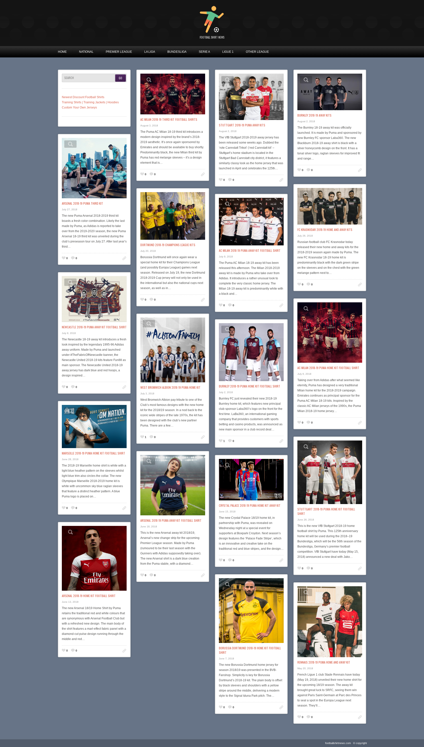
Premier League (119, 51)
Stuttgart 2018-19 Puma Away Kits (242, 125)
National (86, 51)
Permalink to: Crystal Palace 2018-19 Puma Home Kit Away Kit (281, 560)
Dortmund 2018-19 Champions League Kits (167, 245)
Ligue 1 (228, 51)
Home (62, 51)
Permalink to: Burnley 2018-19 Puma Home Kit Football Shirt (281, 441)
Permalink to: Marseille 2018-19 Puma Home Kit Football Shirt (124, 508)
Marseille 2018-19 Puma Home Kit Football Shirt (93, 453)
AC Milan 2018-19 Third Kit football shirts (168, 119)
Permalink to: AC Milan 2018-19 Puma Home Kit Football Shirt (360, 423)
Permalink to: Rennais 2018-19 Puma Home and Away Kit (360, 717)
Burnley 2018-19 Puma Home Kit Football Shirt (249, 386)
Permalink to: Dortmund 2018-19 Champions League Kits (203, 300)
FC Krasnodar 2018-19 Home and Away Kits (324, 229)
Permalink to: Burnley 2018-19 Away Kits (360, 170)
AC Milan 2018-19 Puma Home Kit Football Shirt (328, 368)
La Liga (149, 51)
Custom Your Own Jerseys (79, 107)
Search (69, 77)
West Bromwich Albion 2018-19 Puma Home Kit (170, 387)
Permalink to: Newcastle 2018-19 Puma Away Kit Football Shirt (124, 387)
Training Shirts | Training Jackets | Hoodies (90, 102)
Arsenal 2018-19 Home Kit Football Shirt (89, 596)
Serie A (204, 51)
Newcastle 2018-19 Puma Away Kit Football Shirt (94, 327)
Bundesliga (176, 51)
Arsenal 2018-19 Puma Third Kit (82, 203)
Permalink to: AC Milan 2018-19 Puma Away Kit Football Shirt (281, 305)
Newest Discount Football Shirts (83, 97)
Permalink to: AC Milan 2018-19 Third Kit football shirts (203, 174)
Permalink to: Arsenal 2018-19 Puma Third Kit (124, 258)
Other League (257, 51)
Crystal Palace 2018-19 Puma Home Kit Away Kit (249, 505)
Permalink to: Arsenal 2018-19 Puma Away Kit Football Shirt (203, 575)
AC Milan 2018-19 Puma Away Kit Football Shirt (249, 250)
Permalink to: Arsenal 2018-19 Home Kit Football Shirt (124, 651)
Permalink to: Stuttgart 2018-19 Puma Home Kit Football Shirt (360, 568)
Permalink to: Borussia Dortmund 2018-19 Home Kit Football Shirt (281, 707)
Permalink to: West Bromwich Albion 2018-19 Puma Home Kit (203, 437)
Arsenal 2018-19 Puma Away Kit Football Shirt (170, 520)
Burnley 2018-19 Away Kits (314, 115)
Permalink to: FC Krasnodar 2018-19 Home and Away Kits (360, 284)
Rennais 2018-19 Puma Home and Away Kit (323, 662)
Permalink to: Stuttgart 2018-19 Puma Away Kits (281, 180)
